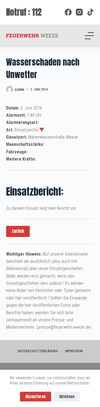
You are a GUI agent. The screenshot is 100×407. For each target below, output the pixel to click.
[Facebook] (68, 12)
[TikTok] (90, 12)
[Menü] (89, 35)
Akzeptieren (36, 396)
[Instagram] (79, 12)
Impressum (73, 351)
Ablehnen (66, 396)
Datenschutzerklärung (38, 351)
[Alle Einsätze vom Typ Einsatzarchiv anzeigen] (41, 130)
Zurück (18, 231)
